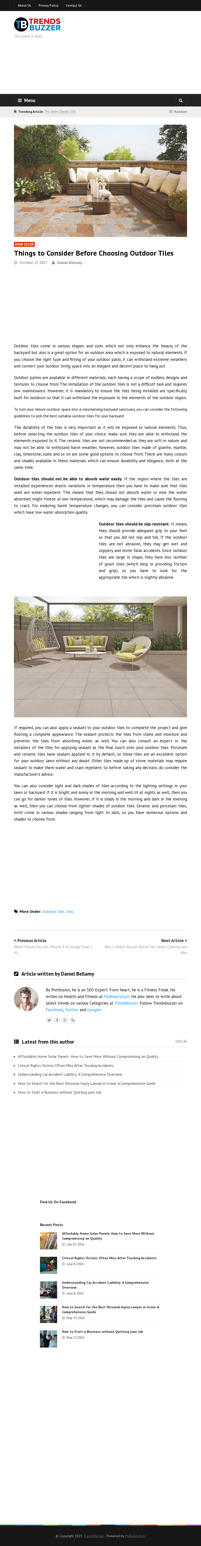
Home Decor (24, 244)
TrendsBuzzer (126, 1003)
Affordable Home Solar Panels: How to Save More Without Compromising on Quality (88, 1056)
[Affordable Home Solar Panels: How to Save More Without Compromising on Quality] (48, 1240)
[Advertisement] (142, 51)
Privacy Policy (48, 5)
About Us (24, 5)
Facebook (54, 1009)
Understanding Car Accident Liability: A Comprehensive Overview (70, 1074)
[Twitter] (49, 1020)
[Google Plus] (65, 1020)
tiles (70, 911)
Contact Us (74, 5)
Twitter (71, 1009)
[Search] (181, 100)
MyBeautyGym (116, 996)
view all (181, 1040)
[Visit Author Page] (26, 999)
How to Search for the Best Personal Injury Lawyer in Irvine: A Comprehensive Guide (86, 1083)
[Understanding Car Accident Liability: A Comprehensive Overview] (48, 1289)
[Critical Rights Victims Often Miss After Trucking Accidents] (48, 1265)
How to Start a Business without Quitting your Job (59, 1092)
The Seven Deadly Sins (60, 111)
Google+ (94, 1009)
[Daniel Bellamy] (72, 1020)
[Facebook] (57, 1020)
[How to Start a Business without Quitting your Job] (48, 1339)
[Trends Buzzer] (37, 28)
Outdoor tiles (53, 911)
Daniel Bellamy (69, 262)
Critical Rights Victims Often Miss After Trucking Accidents (65, 1065)
